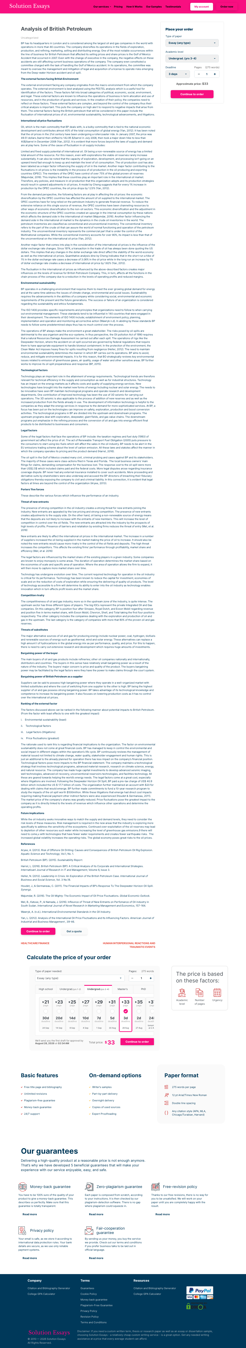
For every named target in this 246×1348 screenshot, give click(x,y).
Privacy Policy (88, 1311)
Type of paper (174, 36)
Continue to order (38, 931)
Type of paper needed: (48, 971)
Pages (198, 67)
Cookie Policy (88, 1293)
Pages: (133, 971)
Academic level (174, 51)
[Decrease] (132, 978)
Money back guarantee (93, 1299)
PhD (143, 989)
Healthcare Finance (35, 943)
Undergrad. (70, 989)
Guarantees (87, 1288)
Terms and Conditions (93, 1322)
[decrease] (198, 74)
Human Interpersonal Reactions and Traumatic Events (129, 945)
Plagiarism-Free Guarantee (96, 1305)
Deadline (171, 67)
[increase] (214, 74)
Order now (226, 6)
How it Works (134, 6)
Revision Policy (89, 1316)
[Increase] (150, 978)
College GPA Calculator (41, 1293)
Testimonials (173, 6)
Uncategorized (29, 37)
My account (201, 6)
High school (46, 989)
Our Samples (154, 6)
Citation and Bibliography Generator (49, 1288)
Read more (30, 1214)
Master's (123, 989)
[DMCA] (196, 1306)
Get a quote (74, 931)
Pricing (118, 6)
